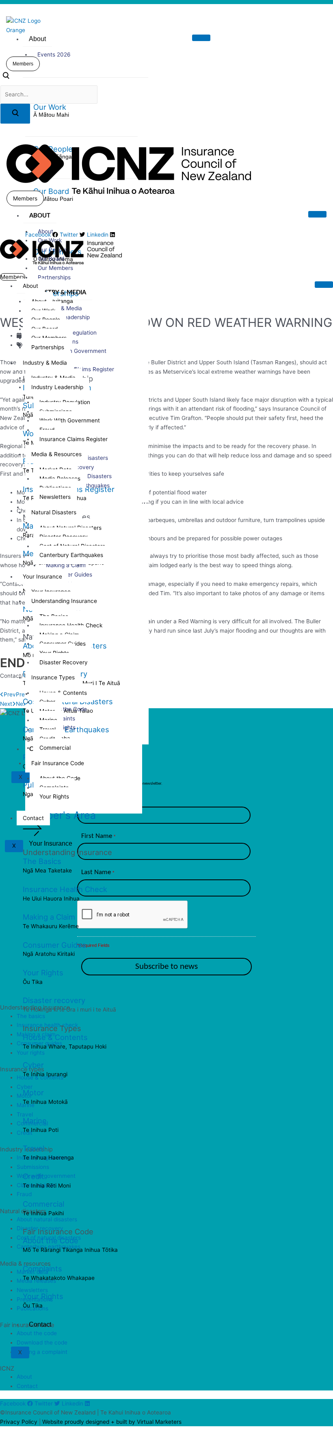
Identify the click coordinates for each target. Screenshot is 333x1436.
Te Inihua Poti (40, 1130)
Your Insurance (50, 843)
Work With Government (76, 351)
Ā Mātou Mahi (51, 115)
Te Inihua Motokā (45, 1102)
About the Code (50, 1240)
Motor (33, 1092)
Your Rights (43, 972)
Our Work (49, 106)
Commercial (43, 1203)
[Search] (15, 114)
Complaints (42, 1268)
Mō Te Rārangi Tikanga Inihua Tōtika (70, 1250)
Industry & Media (57, 292)
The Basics (42, 861)
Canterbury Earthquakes (71, 555)
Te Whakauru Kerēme (51, 926)
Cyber (33, 1064)
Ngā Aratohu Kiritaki (49, 954)
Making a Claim (49, 916)
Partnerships (54, 277)
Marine (35, 1120)
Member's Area (59, 815)
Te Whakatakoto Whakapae (59, 1278)
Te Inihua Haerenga (48, 1157)
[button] (5, 77)
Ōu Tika (33, 982)
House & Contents (55, 1037)
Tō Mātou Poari (53, 199)
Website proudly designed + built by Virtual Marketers (112, 1422)
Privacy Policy (18, 1422)
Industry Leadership (57, 387)
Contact (40, 1324)
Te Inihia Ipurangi (45, 1074)
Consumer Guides (54, 944)
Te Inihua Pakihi (43, 1213)
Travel (33, 1148)
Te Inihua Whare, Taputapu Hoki (64, 1046)
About (37, 38)
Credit (33, 1176)
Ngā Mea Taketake (47, 870)
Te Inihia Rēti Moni (47, 1185)
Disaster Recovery (63, 662)
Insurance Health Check (65, 889)
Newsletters (55, 497)
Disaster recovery (54, 1000)
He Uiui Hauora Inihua (51, 898)
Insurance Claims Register (73, 439)
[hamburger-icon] (201, 38)
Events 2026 (54, 54)
